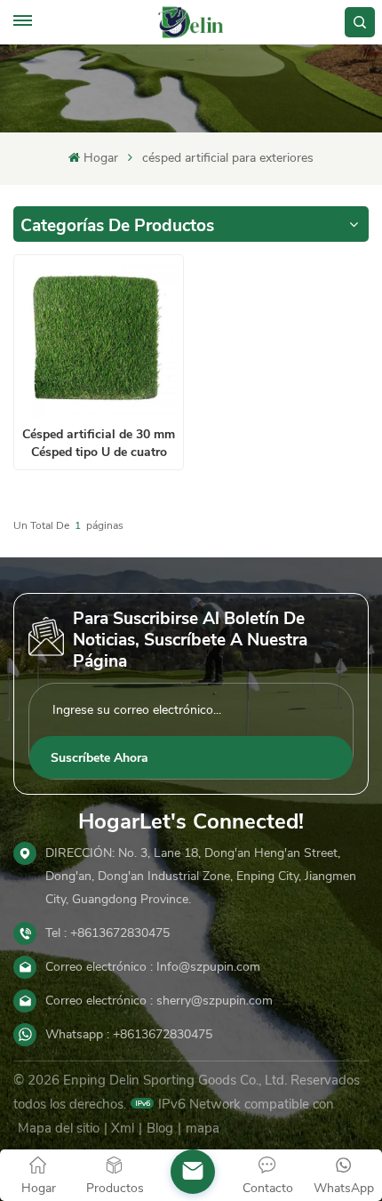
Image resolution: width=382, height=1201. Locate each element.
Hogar (100, 157)
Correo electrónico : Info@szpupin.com (152, 966)
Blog (160, 1128)
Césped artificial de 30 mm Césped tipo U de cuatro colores (98, 443)
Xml (122, 1128)
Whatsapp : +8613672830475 (128, 1034)
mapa (202, 1128)
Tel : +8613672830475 (107, 933)
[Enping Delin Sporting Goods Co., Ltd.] (191, 22)
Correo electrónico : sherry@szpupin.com (159, 1000)
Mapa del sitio (58, 1128)
